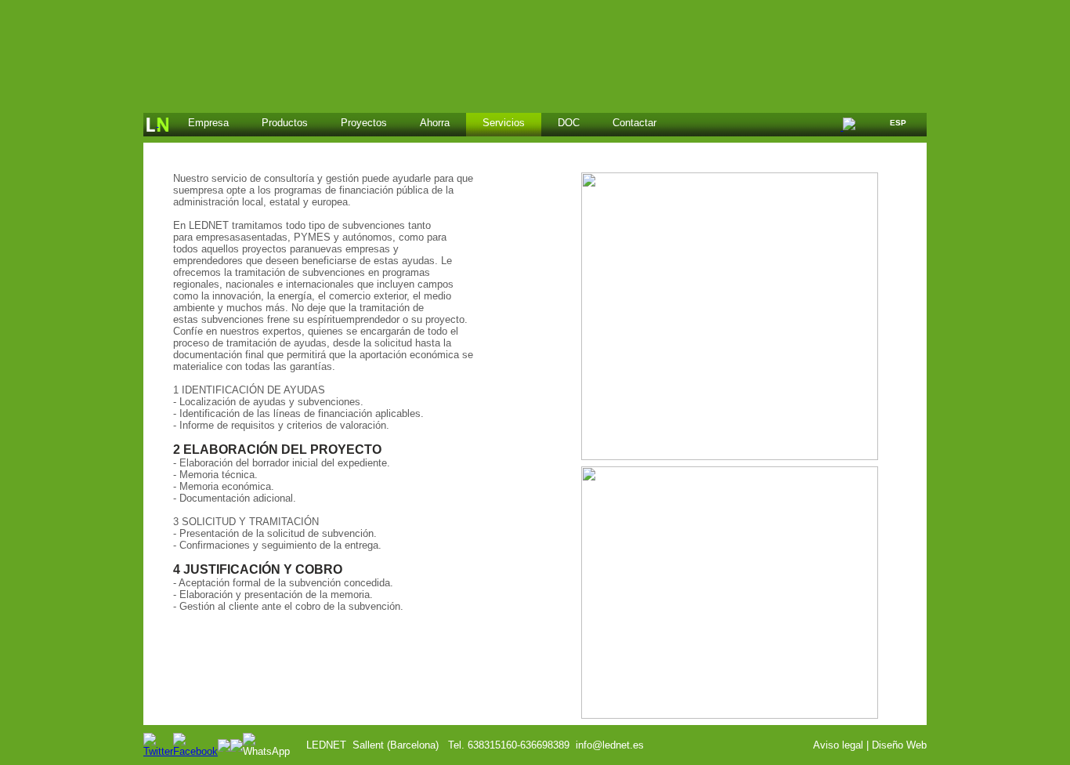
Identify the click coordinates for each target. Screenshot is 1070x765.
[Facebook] (195, 751)
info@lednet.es (610, 745)
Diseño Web (899, 745)
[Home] (157, 124)
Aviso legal (838, 745)
